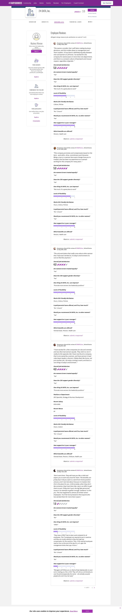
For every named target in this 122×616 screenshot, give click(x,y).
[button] (92, 10)
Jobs (35, 3)
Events (48, 3)
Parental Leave (76, 22)
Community (27, 3)
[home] (15, 3)
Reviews (56, 3)
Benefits (45, 22)
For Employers (66, 3)
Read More (73, 611)
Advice (41, 3)
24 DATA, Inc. (79, 43)
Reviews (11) (59, 22)
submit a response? (76, 139)
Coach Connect (79, 3)
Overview (32, 22)
